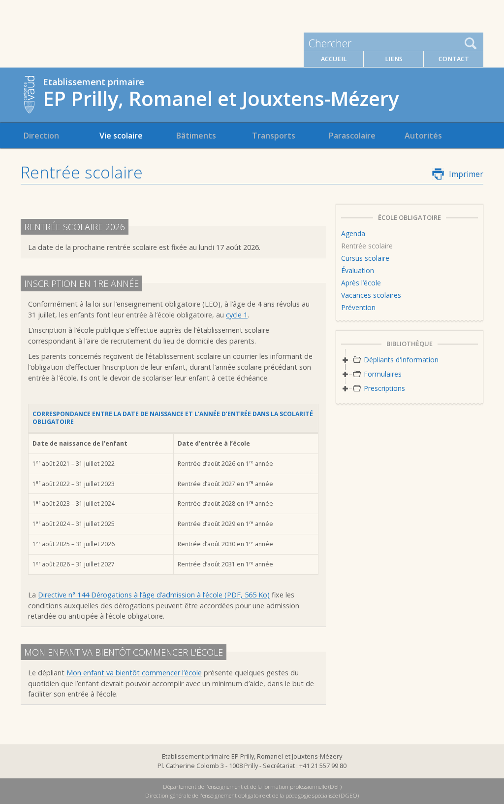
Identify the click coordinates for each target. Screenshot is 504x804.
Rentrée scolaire (367, 245)
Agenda (353, 233)
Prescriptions (384, 388)
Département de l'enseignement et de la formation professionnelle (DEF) (252, 786)
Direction (41, 135)
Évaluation (357, 270)
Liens (394, 59)
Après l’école (361, 282)
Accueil (333, 59)
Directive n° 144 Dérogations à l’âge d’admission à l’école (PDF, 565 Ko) (154, 594)
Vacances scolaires (371, 295)
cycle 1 (237, 314)
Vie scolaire (121, 135)
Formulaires (383, 374)
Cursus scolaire (365, 258)
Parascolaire (352, 135)
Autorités (423, 135)
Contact (454, 59)
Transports (273, 135)
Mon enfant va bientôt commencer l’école (134, 672)
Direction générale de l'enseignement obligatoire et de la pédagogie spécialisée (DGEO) (252, 795)
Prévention (358, 307)
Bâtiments (196, 135)
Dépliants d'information (401, 359)
